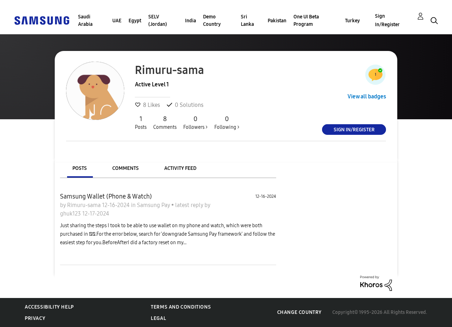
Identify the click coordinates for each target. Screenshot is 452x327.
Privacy (35, 318)
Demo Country (212, 20)
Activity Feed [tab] (180, 168)
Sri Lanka (247, 20)
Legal (158, 318)
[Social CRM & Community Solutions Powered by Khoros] (376, 283)
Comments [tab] (125, 168)
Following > (226, 122)
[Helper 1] (375, 74)
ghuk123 (71, 213)
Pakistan (277, 21)
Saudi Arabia (85, 20)
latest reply (189, 205)
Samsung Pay (154, 205)
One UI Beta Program (306, 20)
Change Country (299, 312)
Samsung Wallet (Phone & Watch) (106, 196)
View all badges (366, 96)
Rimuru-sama (84, 205)
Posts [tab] (79, 168)
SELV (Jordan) (157, 20)
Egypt (135, 21)
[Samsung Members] (41, 20)
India (190, 21)
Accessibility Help (49, 307)
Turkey (352, 21)
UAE (116, 21)
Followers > (195, 122)
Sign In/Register (387, 20)
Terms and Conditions (181, 307)
